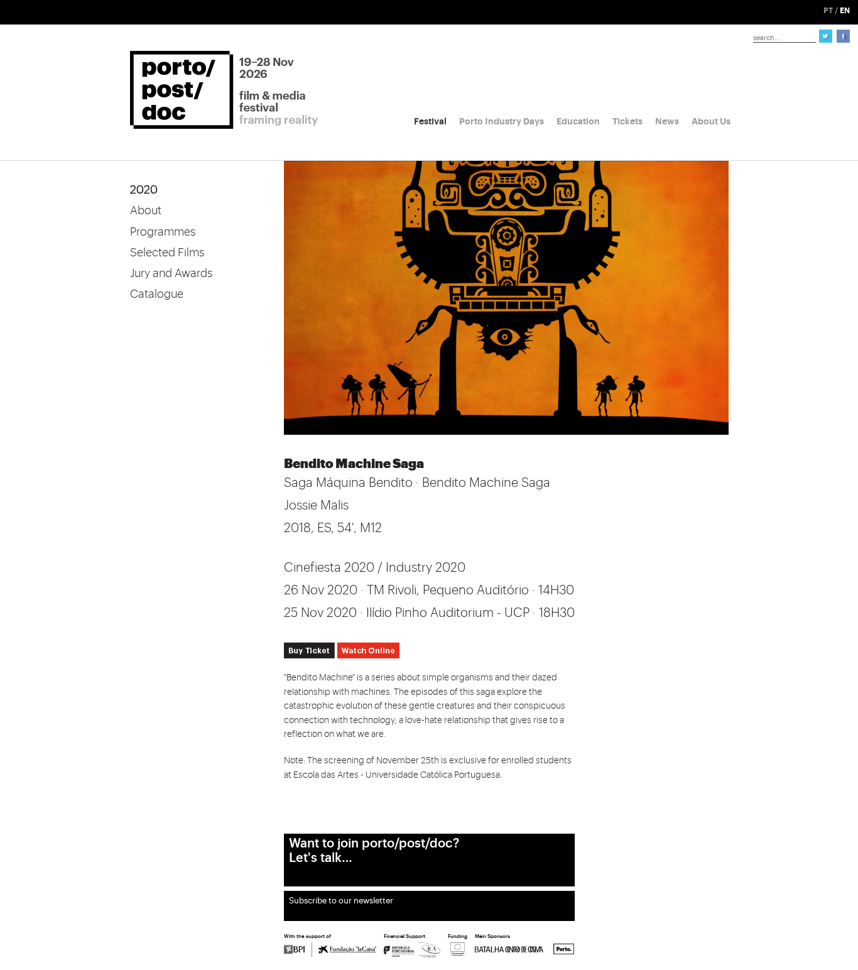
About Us (711, 121)
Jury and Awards (171, 273)
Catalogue (156, 294)
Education (578, 121)
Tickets (627, 121)
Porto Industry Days (501, 121)
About (145, 210)
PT (828, 10)
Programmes (162, 231)
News (667, 121)
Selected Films (167, 252)
